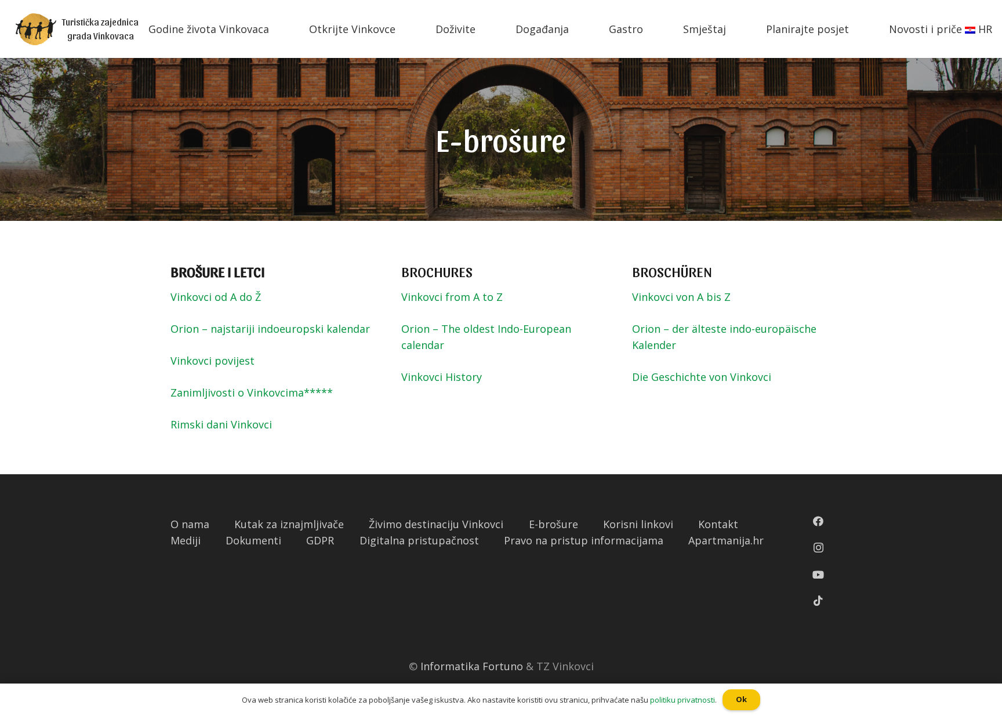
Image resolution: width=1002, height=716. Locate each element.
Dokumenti (253, 540)
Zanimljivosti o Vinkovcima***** (251, 392)
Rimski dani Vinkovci (221, 424)
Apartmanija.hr (726, 540)
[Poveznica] (36, 29)
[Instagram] (818, 548)
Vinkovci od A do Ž (215, 297)
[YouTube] (818, 574)
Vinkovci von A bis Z (681, 297)
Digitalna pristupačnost (419, 540)
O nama (189, 524)
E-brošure (553, 524)
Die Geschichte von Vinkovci (701, 377)
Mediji (185, 540)
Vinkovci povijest (212, 361)
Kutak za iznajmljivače (289, 524)
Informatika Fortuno (471, 666)
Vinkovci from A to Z (452, 297)
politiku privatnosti (682, 700)
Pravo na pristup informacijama (583, 540)
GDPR (320, 540)
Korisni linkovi (638, 524)
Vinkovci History (441, 377)
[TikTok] (818, 600)
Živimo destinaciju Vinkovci (436, 524)
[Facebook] (818, 521)
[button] (5, 8)
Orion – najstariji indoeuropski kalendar (270, 329)
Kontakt (718, 524)
